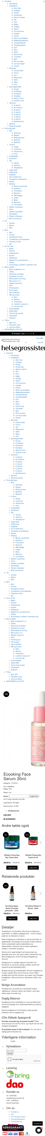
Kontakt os (15, 1112)
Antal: (5, 796)
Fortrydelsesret (16, 1121)
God (23, 333)
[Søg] (33, 338)
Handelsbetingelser (18, 1119)
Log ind (40, 342)
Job (12, 1114)
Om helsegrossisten (18, 1117)
